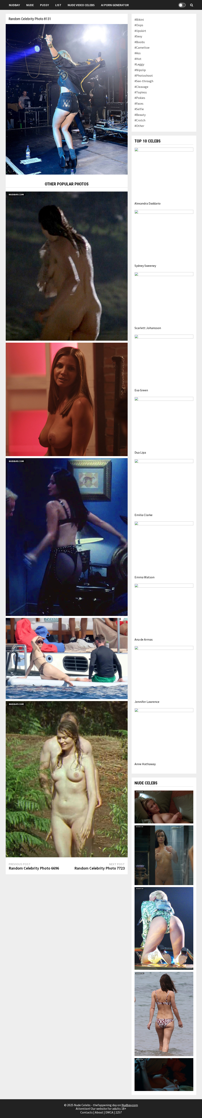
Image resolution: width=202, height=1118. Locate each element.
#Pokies (140, 98)
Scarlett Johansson (148, 328)
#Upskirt (140, 31)
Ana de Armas (144, 639)
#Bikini (139, 19)
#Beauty (140, 115)
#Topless (141, 92)
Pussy (44, 5)
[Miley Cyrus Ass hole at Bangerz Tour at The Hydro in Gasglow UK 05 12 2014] (164, 928)
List (58, 5)
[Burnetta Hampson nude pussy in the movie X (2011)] (164, 855)
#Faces (139, 103)
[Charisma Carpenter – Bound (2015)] (67, 399)
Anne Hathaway (145, 764)
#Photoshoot (144, 75)
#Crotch (140, 120)
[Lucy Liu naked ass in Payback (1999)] (67, 537)
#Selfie (139, 109)
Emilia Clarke (143, 515)
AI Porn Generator (115, 5)
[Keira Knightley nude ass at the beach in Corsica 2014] (164, 1014)
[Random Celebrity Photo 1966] (67, 658)
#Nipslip (140, 70)
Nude (30, 5)
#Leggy (139, 64)
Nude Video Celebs (81, 5)
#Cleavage (141, 87)
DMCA (109, 1112)
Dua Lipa (140, 452)
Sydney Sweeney (145, 266)
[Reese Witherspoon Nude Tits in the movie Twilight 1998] (164, 806)
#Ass (138, 53)
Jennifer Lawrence (147, 702)
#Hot (138, 59)
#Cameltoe (142, 47)
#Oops (139, 25)
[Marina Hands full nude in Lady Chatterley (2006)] (67, 779)
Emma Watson (144, 577)
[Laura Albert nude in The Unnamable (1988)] (164, 1074)
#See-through (144, 81)
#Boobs (140, 42)
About (99, 1112)
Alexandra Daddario (148, 203)
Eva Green (141, 390)
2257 (118, 1112)
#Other (139, 126)
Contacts (86, 1112)
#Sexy (138, 36)
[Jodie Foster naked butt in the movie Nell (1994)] (67, 266)
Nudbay (14, 5)
